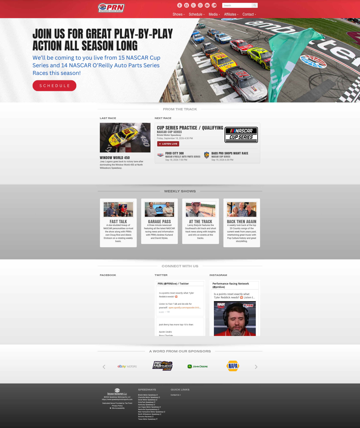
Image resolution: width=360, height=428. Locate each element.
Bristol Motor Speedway (147, 395)
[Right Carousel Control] (354, 60)
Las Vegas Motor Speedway (148, 407)
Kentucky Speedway (145, 404)
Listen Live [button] (169, 143)
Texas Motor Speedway (147, 419)
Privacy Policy (117, 406)
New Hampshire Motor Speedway (150, 412)
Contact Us (175, 395)
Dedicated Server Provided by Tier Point (117, 403)
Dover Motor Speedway (147, 399)
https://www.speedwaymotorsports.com (117, 399)
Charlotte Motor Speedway (148, 397)
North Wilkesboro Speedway (148, 414)
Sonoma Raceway (145, 416)
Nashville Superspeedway (148, 409)
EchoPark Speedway (146, 402)
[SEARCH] (255, 5)
